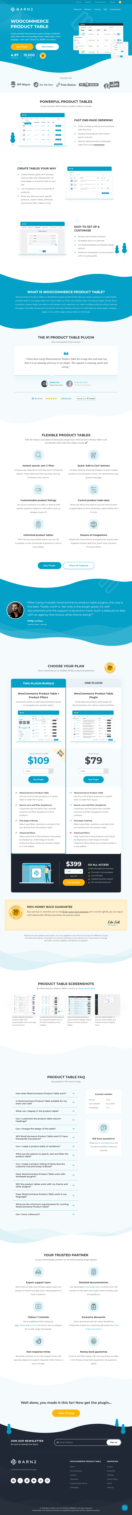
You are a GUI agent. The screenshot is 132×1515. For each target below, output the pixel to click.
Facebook (13, 1480)
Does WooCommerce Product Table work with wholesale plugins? (40, 1175)
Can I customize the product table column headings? (38, 1119)
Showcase (74, 1479)
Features (77, 9)
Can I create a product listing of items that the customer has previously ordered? (40, 1165)
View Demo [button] (47, 47)
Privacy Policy (112, 1479)
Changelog (74, 1487)
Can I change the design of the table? (36, 1128)
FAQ (105, 9)
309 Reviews (66, 398)
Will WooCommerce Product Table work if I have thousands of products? (42, 1137)
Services (112, 2)
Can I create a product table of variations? (38, 1146)
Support (88, 2)
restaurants (99, 145)
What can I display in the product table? (37, 1111)
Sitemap (110, 1487)
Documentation (100, 2)
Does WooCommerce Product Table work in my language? (41, 1195)
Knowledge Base (106, 1143)
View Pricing (66, 1413)
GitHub (47, 1480)
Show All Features (78, 565)
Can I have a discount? (28, 1214)
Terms (109, 1483)
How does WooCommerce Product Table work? (41, 1093)
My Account (120, 2)
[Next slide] (123, 1005)
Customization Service (78, 1483)
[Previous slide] (8, 1005)
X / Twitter (20, 1480)
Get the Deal (74, 882)
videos (22, 1325)
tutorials (33, 1325)
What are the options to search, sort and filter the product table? (42, 1155)
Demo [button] (72, 1467)
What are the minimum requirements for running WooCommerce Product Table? (42, 1205)
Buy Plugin (22, 47)
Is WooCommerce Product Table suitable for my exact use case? (41, 1102)
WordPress (40, 1480)
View (108, 1108)
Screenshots (115, 9)
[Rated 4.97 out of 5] (51, 398)
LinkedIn (27, 1480)
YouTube (34, 1480)
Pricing (97, 9)
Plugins (78, 2)
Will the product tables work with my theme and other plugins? (42, 1185)
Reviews (87, 9)
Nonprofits (111, 1471)
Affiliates (110, 1475)
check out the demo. (86, 988)
